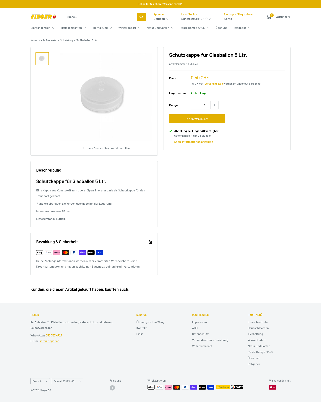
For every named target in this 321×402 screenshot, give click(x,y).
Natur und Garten (158, 27)
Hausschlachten (71, 27)
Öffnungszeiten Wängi (150, 322)
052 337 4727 (54, 335)
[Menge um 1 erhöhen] (214, 105)
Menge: (174, 105)
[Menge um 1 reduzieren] (195, 105)
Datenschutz (200, 334)
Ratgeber (240, 27)
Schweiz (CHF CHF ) (64, 381)
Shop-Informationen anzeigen (193, 142)
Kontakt (141, 328)
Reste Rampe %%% (192, 27)
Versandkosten (214, 83)
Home (33, 40)
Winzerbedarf (127, 27)
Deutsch (37, 381)
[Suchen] (141, 17)
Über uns (221, 27)
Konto (228, 18)
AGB (195, 328)
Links (139, 334)
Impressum (199, 322)
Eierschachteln (40, 27)
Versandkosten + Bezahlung (210, 340)
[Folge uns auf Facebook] (112, 387)
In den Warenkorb (197, 119)
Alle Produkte (48, 40)
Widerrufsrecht (202, 346)
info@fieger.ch (49, 341)
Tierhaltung (100, 27)
